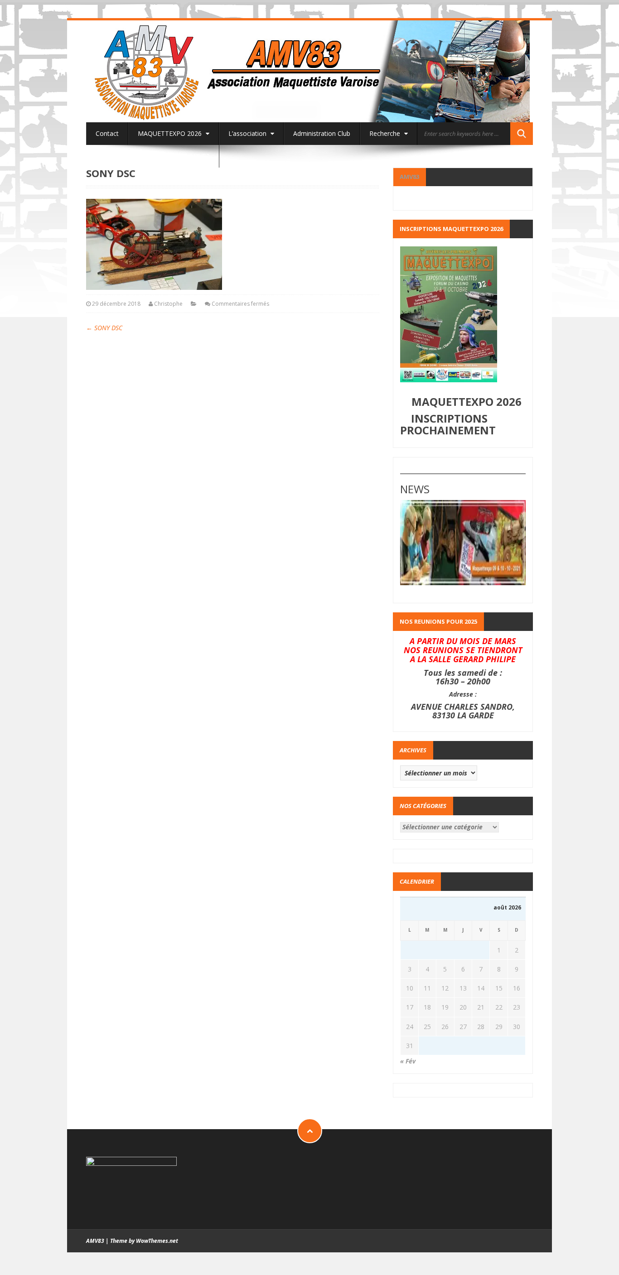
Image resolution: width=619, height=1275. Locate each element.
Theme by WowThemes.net (144, 1241)
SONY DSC (104, 327)
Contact (107, 133)
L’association (248, 133)
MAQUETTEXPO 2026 (170, 133)
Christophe (168, 304)
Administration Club (321, 133)
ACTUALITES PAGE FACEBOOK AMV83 (153, 156)
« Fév (408, 1061)
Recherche (385, 133)
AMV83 (409, 177)
